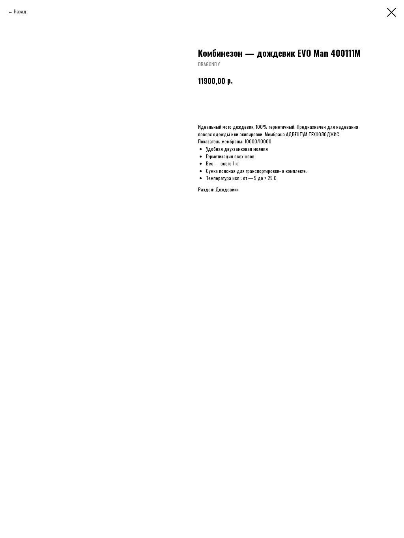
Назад (20, 11)
